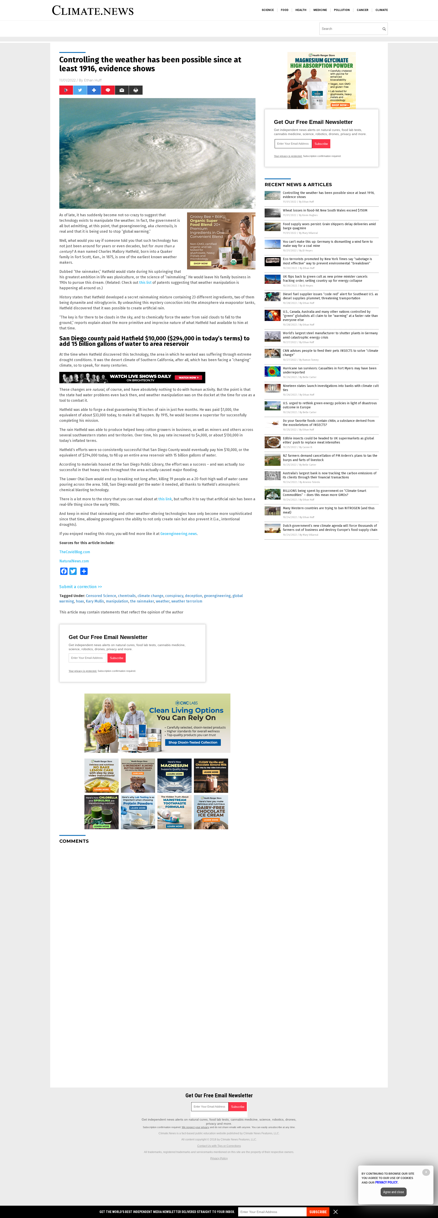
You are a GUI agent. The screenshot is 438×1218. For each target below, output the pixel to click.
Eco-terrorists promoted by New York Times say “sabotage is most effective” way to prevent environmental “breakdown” (327, 261)
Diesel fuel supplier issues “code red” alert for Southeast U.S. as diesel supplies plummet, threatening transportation (330, 296)
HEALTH (300, 10)
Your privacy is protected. (83, 671)
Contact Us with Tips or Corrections (219, 1146)
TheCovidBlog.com (74, 552)
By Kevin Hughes (308, 215)
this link (165, 499)
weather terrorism (186, 601)
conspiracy (174, 596)
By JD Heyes (306, 250)
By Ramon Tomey (308, 359)
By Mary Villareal (308, 233)
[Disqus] (157, 905)
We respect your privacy (195, 1127)
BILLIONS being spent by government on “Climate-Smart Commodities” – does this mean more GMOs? (324, 493)
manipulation (117, 601)
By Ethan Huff (306, 201)
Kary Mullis (95, 601)
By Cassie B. (306, 447)
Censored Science (101, 596)
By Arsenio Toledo (310, 482)
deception (193, 596)
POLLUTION (342, 10)
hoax (80, 601)
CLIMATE (381, 10)
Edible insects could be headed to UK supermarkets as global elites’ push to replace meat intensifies (328, 440)
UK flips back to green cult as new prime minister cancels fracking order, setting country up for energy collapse (325, 279)
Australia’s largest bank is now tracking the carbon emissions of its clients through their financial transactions (329, 475)
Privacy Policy (219, 1158)
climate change (150, 596)
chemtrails (127, 596)
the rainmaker (142, 601)
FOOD (284, 10)
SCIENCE (268, 10)
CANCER (362, 10)
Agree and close (393, 1192)
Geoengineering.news (178, 534)
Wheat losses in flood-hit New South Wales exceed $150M (325, 210)
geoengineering (217, 596)
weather (162, 601)
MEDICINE (320, 10)
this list (145, 282)
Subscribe (318, 1212)
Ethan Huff (93, 80)
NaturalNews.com (74, 561)
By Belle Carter (308, 377)
